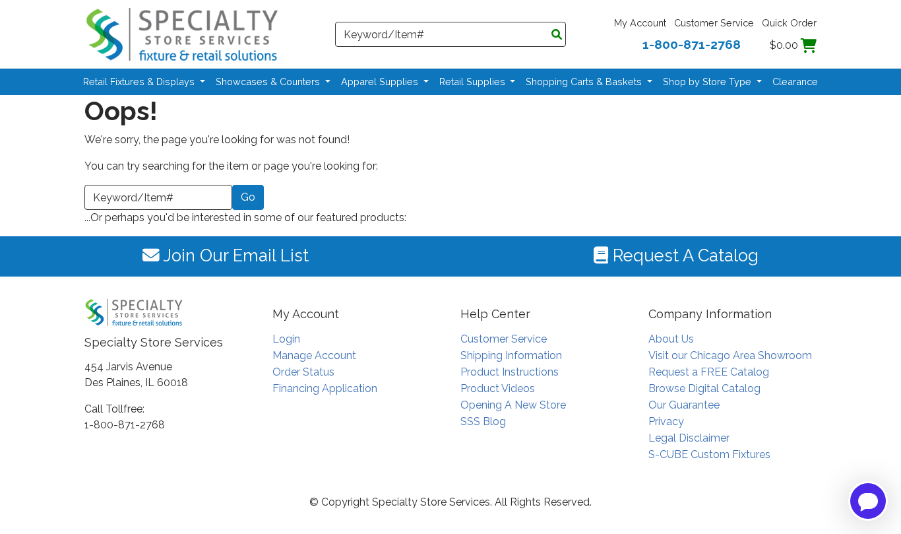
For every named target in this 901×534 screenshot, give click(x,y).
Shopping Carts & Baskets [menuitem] (585, 81)
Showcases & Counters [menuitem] (269, 81)
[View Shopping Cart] (809, 45)
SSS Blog (483, 421)
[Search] (556, 35)
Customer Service (714, 22)
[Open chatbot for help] (868, 501)
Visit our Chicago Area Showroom (730, 355)
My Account (640, 22)
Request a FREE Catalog (708, 372)
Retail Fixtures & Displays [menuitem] (140, 81)
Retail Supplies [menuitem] (473, 81)
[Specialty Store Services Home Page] (182, 33)
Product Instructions (509, 372)
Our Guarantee (684, 405)
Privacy (666, 421)
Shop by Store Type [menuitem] (708, 81)
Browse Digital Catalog (704, 388)
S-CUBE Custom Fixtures (709, 454)
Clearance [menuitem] (795, 81)
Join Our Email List (234, 255)
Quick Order (789, 22)
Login (286, 339)
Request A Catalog (683, 255)
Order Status (303, 372)
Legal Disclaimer (689, 438)
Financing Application (324, 388)
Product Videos (497, 388)
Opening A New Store (513, 405)
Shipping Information (511, 355)
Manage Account (314, 355)
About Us (671, 339)
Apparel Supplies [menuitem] (381, 81)
